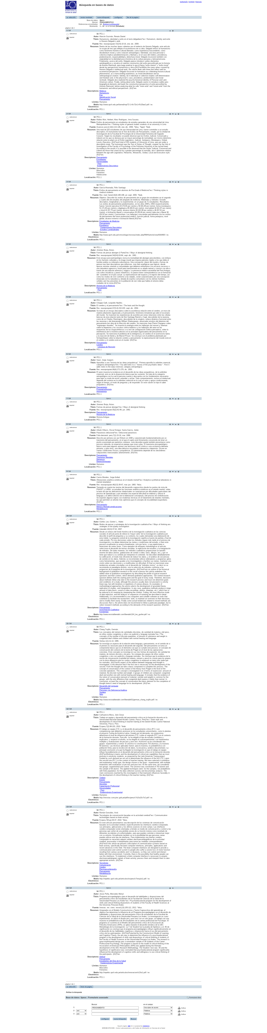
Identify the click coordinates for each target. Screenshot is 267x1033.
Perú (99, 164)
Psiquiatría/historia (104, 389)
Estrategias (104, 612)
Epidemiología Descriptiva (107, 166)
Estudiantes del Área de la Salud (112, 961)
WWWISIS (146, 1026)
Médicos (102, 91)
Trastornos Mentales (105, 457)
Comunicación (105, 865)
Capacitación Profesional (109, 786)
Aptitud (102, 957)
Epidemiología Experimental (111, 792)
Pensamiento (104, 99)
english (191, 2)
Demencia (101, 459)
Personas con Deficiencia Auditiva (113, 690)
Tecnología (103, 863)
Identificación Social (107, 97)
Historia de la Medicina (106, 286)
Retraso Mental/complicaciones (109, 507)
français (199, 2)
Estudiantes (101, 159)
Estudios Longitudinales (109, 230)
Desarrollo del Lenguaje (108, 686)
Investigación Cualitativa (109, 610)
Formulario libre (195, 998)
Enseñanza (103, 225)
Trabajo (102, 778)
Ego (101, 95)
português (184, 2)
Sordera (102, 692)
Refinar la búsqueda (111, 24)
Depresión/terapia (104, 461)
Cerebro (100, 345)
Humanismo (104, 93)
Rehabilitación (102, 509)
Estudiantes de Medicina (109, 221)
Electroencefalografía (108, 869)
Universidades (102, 162)
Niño (101, 694)
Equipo (102, 780)
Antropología (102, 391)
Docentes (103, 784)
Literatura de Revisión (106, 347)
